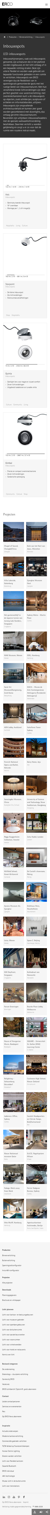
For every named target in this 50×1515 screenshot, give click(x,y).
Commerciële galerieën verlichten (14, 1441)
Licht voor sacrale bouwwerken (13, 1334)
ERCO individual (8, 1471)
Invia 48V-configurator (10, 1270)
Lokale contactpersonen (11, 1401)
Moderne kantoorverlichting (12, 1436)
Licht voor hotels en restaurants (14, 1349)
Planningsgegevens (9, 1295)
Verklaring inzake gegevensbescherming (16, 1506)
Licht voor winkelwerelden (11, 1344)
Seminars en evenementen (11, 1406)
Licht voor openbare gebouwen (13, 1325)
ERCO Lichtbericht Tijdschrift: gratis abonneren (19, 1389)
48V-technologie (8, 1476)
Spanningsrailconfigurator (11, 1265)
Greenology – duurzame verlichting (15, 1374)
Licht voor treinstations (10, 1486)
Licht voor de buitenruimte (12, 1329)
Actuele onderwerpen (10, 1431)
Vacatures (5, 1384)
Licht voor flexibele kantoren (12, 1461)
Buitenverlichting (8, 1260)
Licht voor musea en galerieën (13, 1320)
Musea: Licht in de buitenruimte (14, 1481)
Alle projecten (7, 1283)
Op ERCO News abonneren (11, 1416)
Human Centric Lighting (11, 1451)
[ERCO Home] (7, 4)
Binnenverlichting (8, 1255)
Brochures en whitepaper (11, 1300)
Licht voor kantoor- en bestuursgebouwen (17, 1315)
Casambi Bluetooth (9, 1466)
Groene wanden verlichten (12, 1456)
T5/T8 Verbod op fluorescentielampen (15, 1446)
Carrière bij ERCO (8, 1379)
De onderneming (8, 1369)
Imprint (25, 1502)
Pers (3, 1411)
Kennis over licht (8, 1354)
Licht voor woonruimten (11, 1339)
